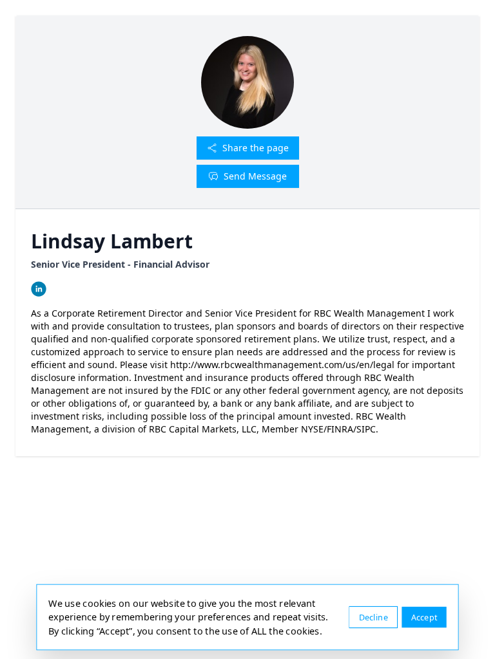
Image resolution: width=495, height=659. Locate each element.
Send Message (255, 176)
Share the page (255, 148)
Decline (373, 616)
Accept (424, 616)
